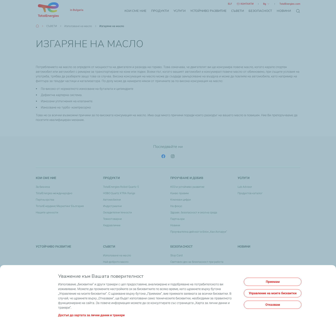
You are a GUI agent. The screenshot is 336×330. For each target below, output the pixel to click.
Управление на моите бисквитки (273, 293)
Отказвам (272, 304)
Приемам (273, 282)
